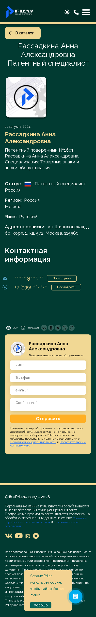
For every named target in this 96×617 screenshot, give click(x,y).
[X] (65, 328)
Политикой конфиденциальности (33, 442)
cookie (55, 582)
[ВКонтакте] (44, 328)
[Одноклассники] (51, 328)
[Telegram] (58, 328)
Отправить (48, 418)
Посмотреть (62, 278)
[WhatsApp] (72, 328)
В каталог (24, 33)
